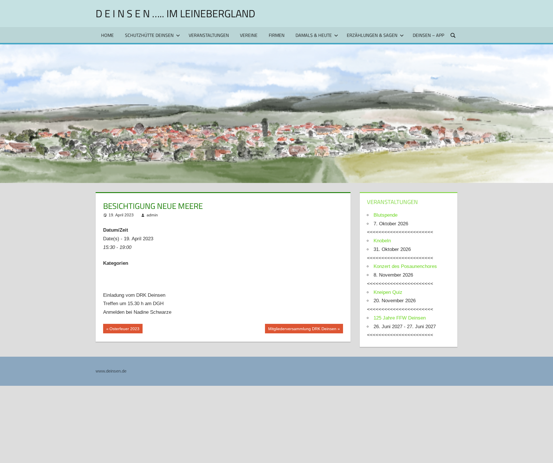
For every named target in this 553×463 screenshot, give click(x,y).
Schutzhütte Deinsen (149, 35)
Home (107, 35)
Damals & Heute (314, 35)
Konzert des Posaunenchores (405, 266)
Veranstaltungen (209, 35)
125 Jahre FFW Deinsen (400, 318)
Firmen (277, 35)
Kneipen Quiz (388, 292)
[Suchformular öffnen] (453, 35)
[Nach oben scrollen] (543, 453)
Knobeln (382, 240)
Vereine (248, 35)
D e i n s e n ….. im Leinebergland (175, 13)
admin (152, 215)
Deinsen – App (428, 35)
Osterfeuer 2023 (124, 329)
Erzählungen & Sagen (372, 35)
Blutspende (385, 215)
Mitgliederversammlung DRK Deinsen (302, 329)
